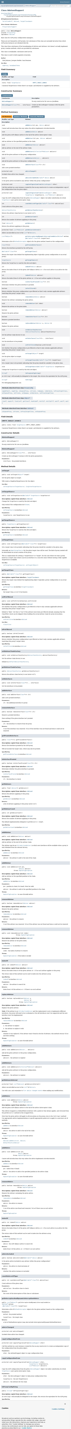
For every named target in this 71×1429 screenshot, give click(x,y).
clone (4, 401)
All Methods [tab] (6, 116)
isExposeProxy (23, 391)
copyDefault (6, 391)
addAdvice (28, 125)
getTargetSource (30, 260)
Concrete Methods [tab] (37, 116)
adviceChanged (30, 171)
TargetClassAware (26, 21)
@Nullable (39, 178)
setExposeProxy (7, 393)
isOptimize (48, 391)
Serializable (6, 21)
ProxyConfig (11, 32)
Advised (16, 21)
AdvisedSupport (30, 5)
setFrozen (17, 393)
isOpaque (40, 391)
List (46, 195)
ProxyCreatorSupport (9, 27)
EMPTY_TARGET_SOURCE (40, 82)
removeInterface (30, 316)
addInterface (29, 164)
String (4, 373)
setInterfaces (30, 338)
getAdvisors (29, 223)
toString (28, 379)
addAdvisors (29, 151)
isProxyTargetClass (60, 391)
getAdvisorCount (30, 216)
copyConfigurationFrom (33, 184)
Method (60, 236)
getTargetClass (30, 251)
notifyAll (49, 401)
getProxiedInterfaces (32, 245)
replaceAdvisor (30, 323)
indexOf (28, 266)
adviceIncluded (30, 178)
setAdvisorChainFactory (33, 330)
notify (41, 401)
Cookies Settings (58, 1409)
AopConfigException (25, 870)
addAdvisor (29, 138)
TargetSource (15, 82)
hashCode (34, 401)
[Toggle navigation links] (2, 2)
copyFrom (14, 391)
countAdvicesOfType (32, 203)
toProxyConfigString (32, 373)
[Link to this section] (16, 69)
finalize (18, 401)
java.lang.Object (6, 13)
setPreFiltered (30, 345)
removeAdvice (29, 297)
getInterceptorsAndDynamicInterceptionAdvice (41, 236)
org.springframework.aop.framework (12, 5)
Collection (38, 151)
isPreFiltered (30, 288)
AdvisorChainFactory (9, 210)
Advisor (42, 138)
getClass (26, 401)
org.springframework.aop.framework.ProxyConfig (20, 15)
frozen (27, 504)
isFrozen (33, 391)
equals (10, 401)
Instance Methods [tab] (20, 116)
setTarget (28, 353)
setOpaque (25, 393)
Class (15, 105)
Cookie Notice (26, 1428)
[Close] (65, 1404)
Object (8, 236)
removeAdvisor (30, 303)
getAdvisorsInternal (32, 230)
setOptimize (34, 393)
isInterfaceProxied (32, 282)
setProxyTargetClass (47, 393)
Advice (41, 125)
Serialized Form (15, 65)
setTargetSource (30, 366)
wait (56, 401)
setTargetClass (30, 360)
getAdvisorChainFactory (33, 210)
